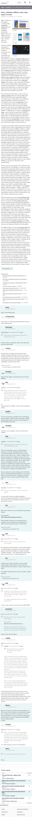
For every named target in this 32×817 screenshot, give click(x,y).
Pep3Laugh (8, 327)
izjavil (21, 332)
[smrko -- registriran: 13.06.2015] (3, 308)
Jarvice (3, 776)
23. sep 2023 (9, 16)
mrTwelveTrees (9, 316)
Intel (15, 30)
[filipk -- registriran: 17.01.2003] (3, 437)
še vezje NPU (15, 119)
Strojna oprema (10, 778)
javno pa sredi (9, 77)
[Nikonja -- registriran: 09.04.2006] (3, 706)
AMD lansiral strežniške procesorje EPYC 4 (13, 290)
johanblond (8, 609)
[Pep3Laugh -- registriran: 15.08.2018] (3, 328)
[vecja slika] (21, 24)
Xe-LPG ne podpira (16, 221)
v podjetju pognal (8, 70)
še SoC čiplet (19, 102)
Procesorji (20, 16)
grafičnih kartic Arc (22, 200)
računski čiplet (24, 227)
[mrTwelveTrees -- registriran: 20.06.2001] (3, 317)
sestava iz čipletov (6, 95)
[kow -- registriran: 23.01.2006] (3, 506)
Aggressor (4, 782)
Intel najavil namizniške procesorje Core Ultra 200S (14, 279)
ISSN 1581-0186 (21, 814)
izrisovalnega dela (24, 197)
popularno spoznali (24, 145)
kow (6, 505)
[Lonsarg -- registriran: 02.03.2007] (3, 349)
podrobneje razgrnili (4, 26)
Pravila (3, 809)
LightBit (7, 411)
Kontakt (3, 814)
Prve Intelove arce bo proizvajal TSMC (11, 297)
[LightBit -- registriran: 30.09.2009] (3, 412)
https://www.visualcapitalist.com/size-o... (11, 517)
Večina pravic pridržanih (22, 809)
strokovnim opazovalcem (7, 74)
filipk (6, 436)
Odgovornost (4, 812)
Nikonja (7, 705)
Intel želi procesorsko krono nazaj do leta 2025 (13, 299)
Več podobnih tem (4, 805)
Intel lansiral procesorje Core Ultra (11, 288)
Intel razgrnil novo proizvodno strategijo (12, 302)
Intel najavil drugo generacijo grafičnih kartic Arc (14, 275)
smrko (7, 307)
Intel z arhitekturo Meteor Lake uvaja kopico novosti (14, 13)
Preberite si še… (5, 274)
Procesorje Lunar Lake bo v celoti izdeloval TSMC (14, 282)
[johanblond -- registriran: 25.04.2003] (3, 610)
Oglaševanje (20, 812)
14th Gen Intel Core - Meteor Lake (11, 775)
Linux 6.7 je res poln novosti (9, 286)
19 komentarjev (6, 268)
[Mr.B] (3, 383)
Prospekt (8, 724)
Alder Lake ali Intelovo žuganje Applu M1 (12, 293)
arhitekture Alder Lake (22, 59)
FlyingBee (8, 372)
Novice (8, 783)
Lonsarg (7, 348)
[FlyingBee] (3, 372)
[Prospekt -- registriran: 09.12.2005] (3, 725)
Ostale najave (13, 801)
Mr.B (6, 382)
